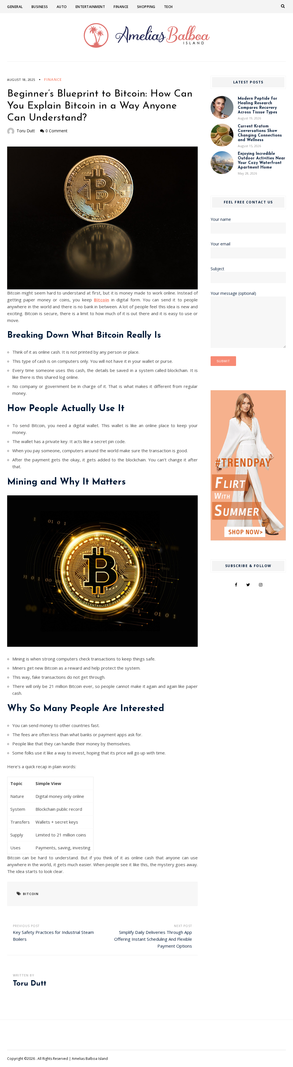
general (15, 6)
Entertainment (90, 6)
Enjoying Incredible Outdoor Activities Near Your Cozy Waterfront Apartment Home (261, 161)
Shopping (146, 6)
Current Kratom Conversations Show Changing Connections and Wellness (260, 133)
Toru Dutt (26, 130)
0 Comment (56, 130)
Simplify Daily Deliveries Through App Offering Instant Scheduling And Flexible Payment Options (153, 939)
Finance (121, 6)
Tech (168, 6)
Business (39, 6)
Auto (62, 6)
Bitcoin (101, 300)
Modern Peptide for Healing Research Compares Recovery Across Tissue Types (257, 106)
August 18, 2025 (21, 79)
